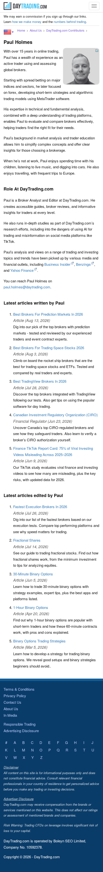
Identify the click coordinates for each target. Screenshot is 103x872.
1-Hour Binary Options (30, 607)
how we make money (26, 21)
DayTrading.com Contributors (65, 30)
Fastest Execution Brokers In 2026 (40, 506)
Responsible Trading (19, 724)
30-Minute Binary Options (33, 573)
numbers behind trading (70, 21)
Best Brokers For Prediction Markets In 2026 (48, 314)
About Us (36, 30)
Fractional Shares (26, 540)
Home (21, 30)
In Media (10, 715)
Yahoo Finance (22, 270)
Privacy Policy (15, 695)
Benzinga (83, 264)
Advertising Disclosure (21, 730)
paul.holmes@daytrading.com (27, 286)
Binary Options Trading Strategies (39, 640)
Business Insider (57, 264)
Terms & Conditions (19, 689)
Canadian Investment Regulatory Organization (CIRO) (55, 414)
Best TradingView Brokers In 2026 (39, 381)
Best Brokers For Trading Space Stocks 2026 (48, 347)
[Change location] (9, 32)
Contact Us (12, 702)
